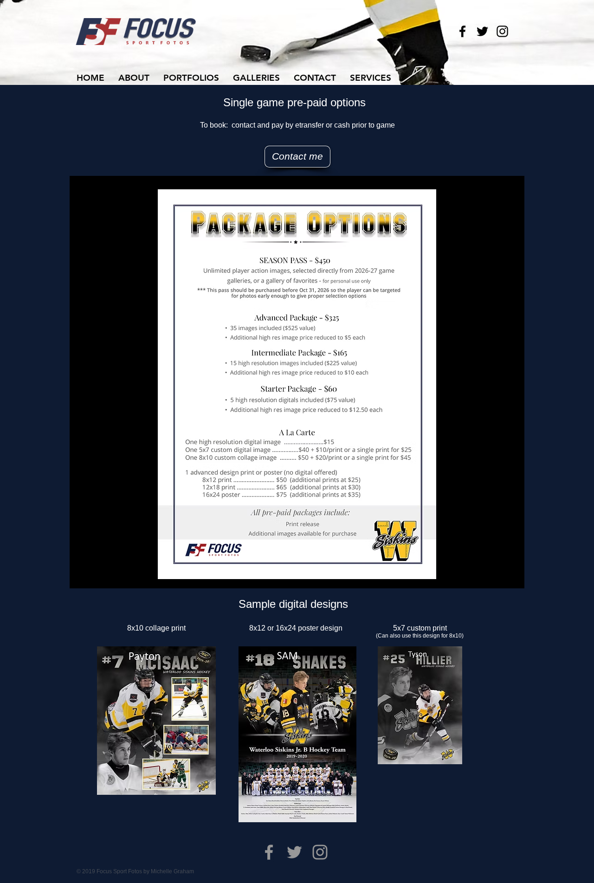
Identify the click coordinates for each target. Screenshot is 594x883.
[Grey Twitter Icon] (294, 852)
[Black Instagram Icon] (502, 31)
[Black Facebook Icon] (462, 31)
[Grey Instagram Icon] (320, 852)
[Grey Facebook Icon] (269, 852)
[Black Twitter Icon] (482, 31)
